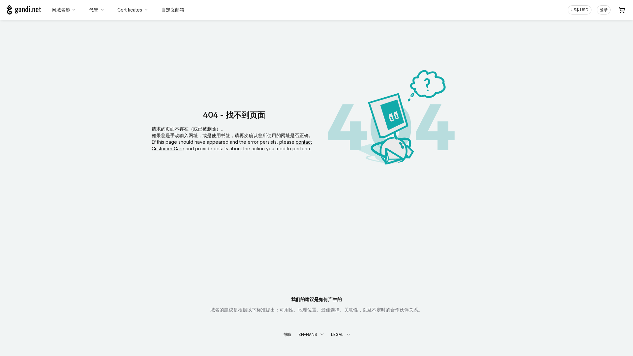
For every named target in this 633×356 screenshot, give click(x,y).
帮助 (287, 334)
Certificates (129, 10)
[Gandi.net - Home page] (24, 10)
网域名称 (61, 10)
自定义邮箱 (172, 10)
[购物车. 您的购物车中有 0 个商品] (622, 10)
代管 (93, 10)
